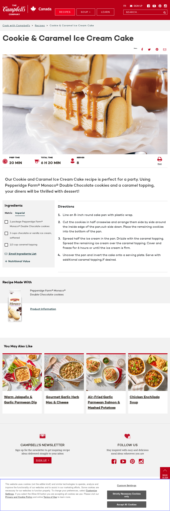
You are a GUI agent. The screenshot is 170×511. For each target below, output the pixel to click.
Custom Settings (126, 485)
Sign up (137, 5)
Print (160, 164)
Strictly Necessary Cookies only (127, 495)
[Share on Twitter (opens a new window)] (149, 48)
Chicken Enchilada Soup (145, 399)
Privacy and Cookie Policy (18, 497)
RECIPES (65, 11)
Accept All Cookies (126, 504)
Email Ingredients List (22, 253)
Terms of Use (50, 497)
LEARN (105, 11)
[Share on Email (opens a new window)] (164, 48)
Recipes (40, 25)
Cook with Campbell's (16, 25)
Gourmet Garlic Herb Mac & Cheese (62, 399)
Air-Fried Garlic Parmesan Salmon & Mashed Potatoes (104, 402)
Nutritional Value (17, 261)
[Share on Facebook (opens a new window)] (142, 48)
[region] (85, 495)
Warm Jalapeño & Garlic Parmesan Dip (20, 399)
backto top (165, 476)
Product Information (43, 309)
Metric (8, 212)
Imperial (20, 212)
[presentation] (22, 372)
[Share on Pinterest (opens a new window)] (157, 48)
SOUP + (86, 11)
